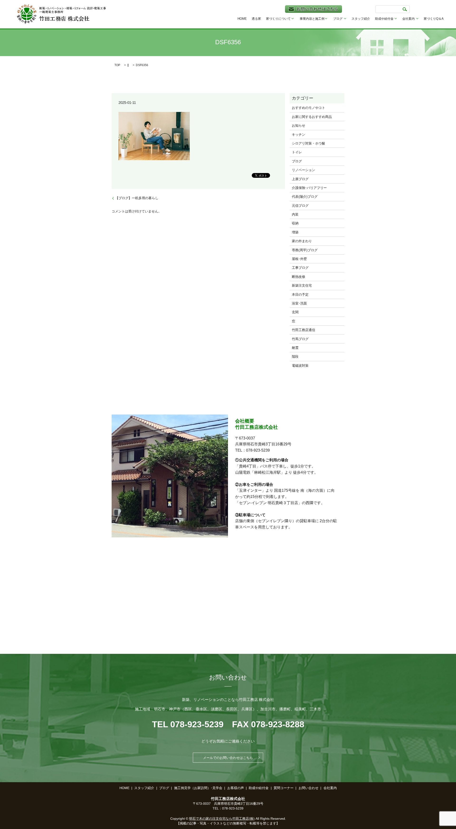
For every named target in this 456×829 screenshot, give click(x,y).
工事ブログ (300, 268)
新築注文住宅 (302, 285)
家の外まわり (302, 241)
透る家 (256, 18)
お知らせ (298, 125)
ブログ (337, 18)
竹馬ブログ (300, 339)
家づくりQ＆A (434, 18)
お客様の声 (235, 788)
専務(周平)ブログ (305, 250)
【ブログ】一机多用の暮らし (136, 198)
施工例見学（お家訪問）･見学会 (198, 788)
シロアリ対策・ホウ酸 (308, 143)
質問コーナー (284, 788)
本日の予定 (300, 294)
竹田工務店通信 (303, 330)
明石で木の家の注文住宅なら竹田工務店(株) (222, 818)
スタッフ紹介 (361, 18)
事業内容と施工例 (312, 18)
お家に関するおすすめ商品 (312, 117)
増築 (295, 232)
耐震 (295, 348)
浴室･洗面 (299, 303)
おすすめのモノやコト (308, 108)
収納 (295, 223)
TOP (117, 65)
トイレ (297, 152)
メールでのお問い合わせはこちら (228, 758)
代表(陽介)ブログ (305, 196)
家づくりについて (278, 18)
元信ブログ (300, 205)
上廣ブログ (300, 179)
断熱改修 (298, 277)
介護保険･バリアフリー (309, 188)
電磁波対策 (300, 365)
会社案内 (408, 18)
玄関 (295, 312)
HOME (242, 18)
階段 (295, 356)
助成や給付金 (384, 18)
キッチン (298, 134)
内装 (295, 214)
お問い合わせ (308, 788)
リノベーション (303, 170)
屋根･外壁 (299, 259)
